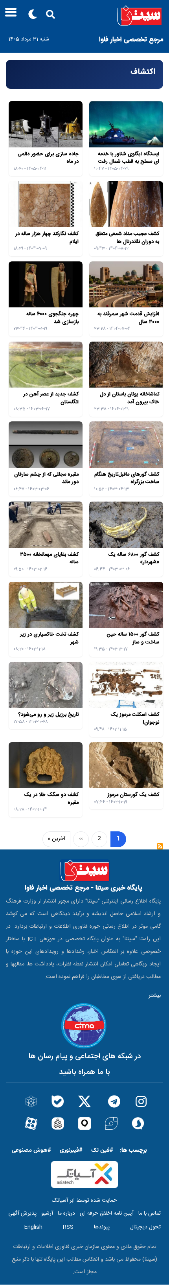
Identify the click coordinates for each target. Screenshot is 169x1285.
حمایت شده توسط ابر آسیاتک (84, 1200)
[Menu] (8, 15)
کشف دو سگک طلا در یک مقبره (51, 798)
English (33, 1227)
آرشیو (47, 1213)
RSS (68, 1227)
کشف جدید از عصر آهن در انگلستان (51, 398)
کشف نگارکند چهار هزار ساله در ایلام (47, 238)
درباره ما (66, 1213)
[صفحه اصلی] (84, 15)
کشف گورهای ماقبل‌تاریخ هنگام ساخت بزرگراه (126, 478)
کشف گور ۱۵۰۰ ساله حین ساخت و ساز (133, 638)
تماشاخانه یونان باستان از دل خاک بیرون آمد (129, 398)
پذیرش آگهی (22, 1213)
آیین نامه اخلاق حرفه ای (107, 1213)
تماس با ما (149, 1213)
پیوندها (102, 1227)
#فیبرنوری (71, 1150)
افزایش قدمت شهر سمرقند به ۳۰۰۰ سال (128, 318)
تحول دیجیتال (145, 1227)
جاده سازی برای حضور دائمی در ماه (48, 158)
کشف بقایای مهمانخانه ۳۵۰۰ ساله (49, 558)
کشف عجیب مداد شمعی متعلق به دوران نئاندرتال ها (127, 238)
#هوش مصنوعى (31, 1150)
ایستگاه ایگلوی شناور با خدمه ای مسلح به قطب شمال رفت (128, 158)
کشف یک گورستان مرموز (133, 794)
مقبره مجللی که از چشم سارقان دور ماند (46, 478)
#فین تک (102, 1150)
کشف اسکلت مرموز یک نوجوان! (134, 718)
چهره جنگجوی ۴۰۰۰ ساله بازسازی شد (52, 318)
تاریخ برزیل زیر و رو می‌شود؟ (48, 714)
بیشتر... (152, 995)
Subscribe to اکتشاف (160, 848)
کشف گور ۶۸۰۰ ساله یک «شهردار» (133, 558)
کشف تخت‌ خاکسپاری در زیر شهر (49, 638)
